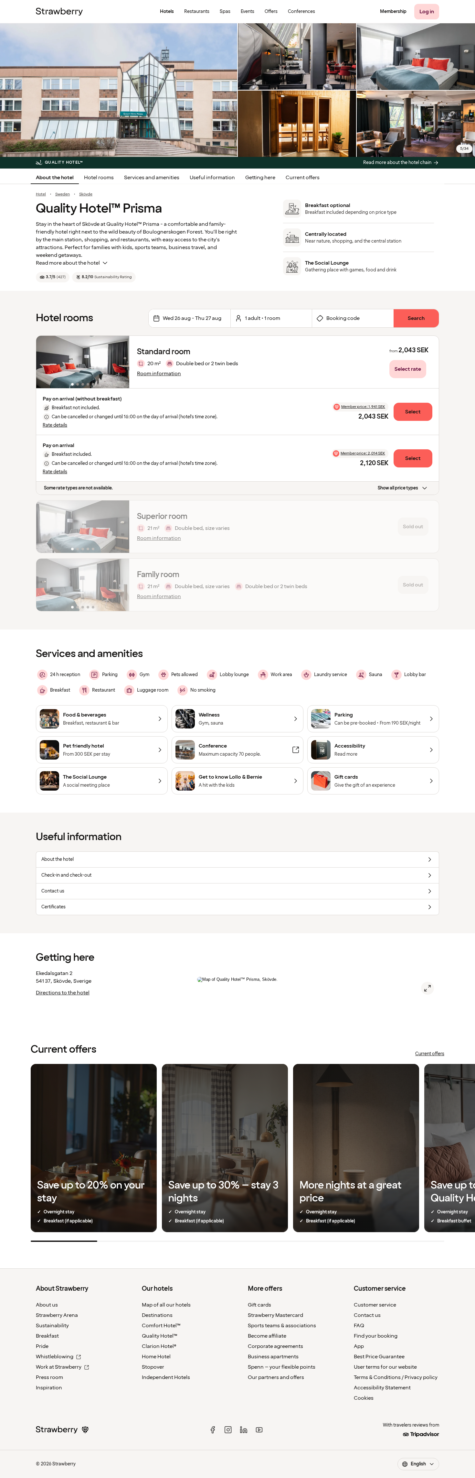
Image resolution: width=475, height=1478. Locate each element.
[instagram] (228, 1430)
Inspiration (49, 1387)
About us (47, 1304)
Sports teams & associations (282, 1325)
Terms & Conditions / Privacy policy (396, 1377)
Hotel (41, 194)
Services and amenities (151, 177)
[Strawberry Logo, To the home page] (59, 12)
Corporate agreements (275, 1346)
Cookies (364, 1398)
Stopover (153, 1367)
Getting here (260, 177)
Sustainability (52, 1325)
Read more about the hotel (68, 263)
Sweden (62, 194)
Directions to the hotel (63, 992)
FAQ (359, 1325)
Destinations (157, 1315)
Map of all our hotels (166, 1304)
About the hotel (55, 177)
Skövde (85, 194)
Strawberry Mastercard (275, 1315)
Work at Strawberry (58, 1367)
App (359, 1346)
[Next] (120, 362)
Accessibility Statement (382, 1387)
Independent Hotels (166, 1377)
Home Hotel (156, 1356)
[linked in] (244, 1430)
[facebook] (212, 1430)
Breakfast (47, 1336)
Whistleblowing (54, 1356)
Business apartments (273, 1356)
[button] (82, 362)
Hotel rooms (99, 177)
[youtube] (259, 1430)
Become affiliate (267, 1336)
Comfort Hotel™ (161, 1325)
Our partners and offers (276, 1377)
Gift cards (259, 1304)
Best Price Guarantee (379, 1356)
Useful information (212, 177)
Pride (42, 1346)
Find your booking (375, 1336)
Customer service (375, 1304)
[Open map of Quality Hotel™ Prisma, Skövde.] (427, 988)
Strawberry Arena (57, 1315)
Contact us (367, 1315)
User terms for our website (385, 1367)
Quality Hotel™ (159, 1336)
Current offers (303, 177)
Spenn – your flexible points (281, 1367)
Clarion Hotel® (159, 1346)
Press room (49, 1377)
